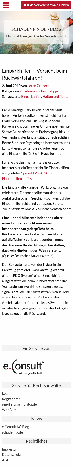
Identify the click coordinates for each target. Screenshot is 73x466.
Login (6, 393)
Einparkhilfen (31, 96)
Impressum (10, 449)
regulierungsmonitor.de (19, 404)
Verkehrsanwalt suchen (51, 5)
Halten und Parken (56, 96)
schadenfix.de (12, 432)
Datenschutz (11, 454)
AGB (5, 460)
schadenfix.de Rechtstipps (38, 91)
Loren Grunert (38, 85)
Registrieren (11, 399)
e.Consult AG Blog (15, 427)
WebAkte (9, 410)
